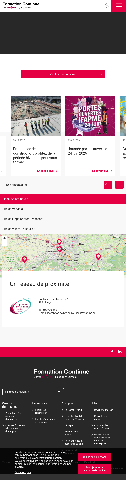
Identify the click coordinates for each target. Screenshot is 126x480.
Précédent (108, 185)
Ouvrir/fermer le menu (118, 6)
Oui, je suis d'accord (94, 457)
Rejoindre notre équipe (102, 417)
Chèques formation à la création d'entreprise (15, 428)
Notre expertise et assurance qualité (74, 442)
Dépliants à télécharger (41, 411)
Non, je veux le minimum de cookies (95, 469)
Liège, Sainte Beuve (15, 198)
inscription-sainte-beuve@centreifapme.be (71, 313)
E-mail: (42, 313)
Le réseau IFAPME (74, 410)
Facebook (112, 351)
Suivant (119, 185)
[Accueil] (22, 6)
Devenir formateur (103, 410)
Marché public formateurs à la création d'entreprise (102, 439)
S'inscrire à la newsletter (17, 391)
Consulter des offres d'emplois (102, 427)
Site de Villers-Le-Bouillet (18, 229)
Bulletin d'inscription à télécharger (45, 420)
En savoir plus (23, 472)
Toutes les (16, 184)
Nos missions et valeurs (73, 433)
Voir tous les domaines (63, 74)
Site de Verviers (12, 209)
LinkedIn (120, 351)
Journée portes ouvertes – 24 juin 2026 (90, 135)
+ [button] (4, 238)
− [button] (4, 243)
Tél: (41, 310)
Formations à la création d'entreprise (13, 416)
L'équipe (69, 425)
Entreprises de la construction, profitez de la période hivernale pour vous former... (35, 135)
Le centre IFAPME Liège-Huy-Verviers (74, 417)
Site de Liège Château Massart (22, 219)
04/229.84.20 (51, 310)
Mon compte (106, 5)
